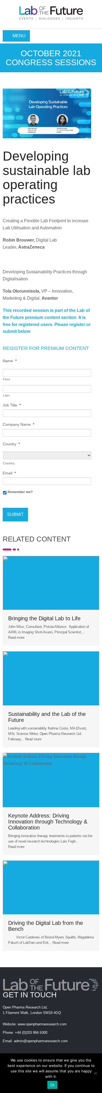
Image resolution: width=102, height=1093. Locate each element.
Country (9, 463)
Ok (52, 1085)
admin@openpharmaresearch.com (41, 1041)
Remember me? (20, 492)
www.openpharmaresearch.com (42, 1024)
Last (6, 395)
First (6, 379)
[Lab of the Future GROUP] (51, 11)
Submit (15, 514)
